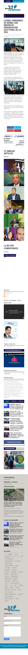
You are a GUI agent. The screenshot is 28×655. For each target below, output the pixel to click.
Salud (20, 589)
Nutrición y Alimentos (15, 583)
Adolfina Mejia (8, 293)
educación (7, 572)
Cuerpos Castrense (8, 563)
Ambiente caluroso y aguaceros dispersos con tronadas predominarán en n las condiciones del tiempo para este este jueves (14, 408)
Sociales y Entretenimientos (10, 594)
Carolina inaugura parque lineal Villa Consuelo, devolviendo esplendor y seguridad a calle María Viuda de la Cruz (13, 422)
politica (6, 587)
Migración (15, 578)
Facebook (11, 127)
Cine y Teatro (17, 560)
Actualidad (10, 554)
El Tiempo (20, 572)
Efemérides (14, 572)
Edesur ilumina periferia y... (20, 142)
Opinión (6, 585)
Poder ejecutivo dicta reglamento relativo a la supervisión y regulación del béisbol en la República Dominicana (16, 435)
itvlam (6, 296)
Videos (6, 600)
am (14, 556)
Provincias (14, 589)
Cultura (16, 565)
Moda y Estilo (7, 580)
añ (17, 556)
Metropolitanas (8, 578)
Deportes (14, 567)
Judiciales (7, 576)
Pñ (10, 585)
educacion (14, 569)
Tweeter (18, 127)
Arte (21, 556)
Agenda (16, 554)
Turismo (17, 598)
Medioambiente (14, 576)
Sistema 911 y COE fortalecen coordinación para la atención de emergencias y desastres (17, 414)
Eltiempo (6, 574)
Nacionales (15, 580)
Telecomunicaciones (9, 596)
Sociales (10, 592)
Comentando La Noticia (14, 645)
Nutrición (6, 583)
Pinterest (18, 130)
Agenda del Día (8, 556)
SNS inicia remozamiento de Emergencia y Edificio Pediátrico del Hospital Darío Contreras (17, 428)
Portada (17, 587)
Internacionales (14, 574)
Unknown (7, 294)
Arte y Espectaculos (9, 558)
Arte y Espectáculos (9, 560)
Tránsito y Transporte (9, 598)
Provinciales (7, 589)
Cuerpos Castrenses (9, 565)
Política (11, 587)
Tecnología (20, 594)
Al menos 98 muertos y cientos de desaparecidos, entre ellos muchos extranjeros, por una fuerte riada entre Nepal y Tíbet (13, 504)
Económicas (7, 569)
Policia (15, 585)
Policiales (21, 585)
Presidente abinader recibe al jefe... (8, 140)
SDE (6, 592)
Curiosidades (7, 567)
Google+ (11, 130)
